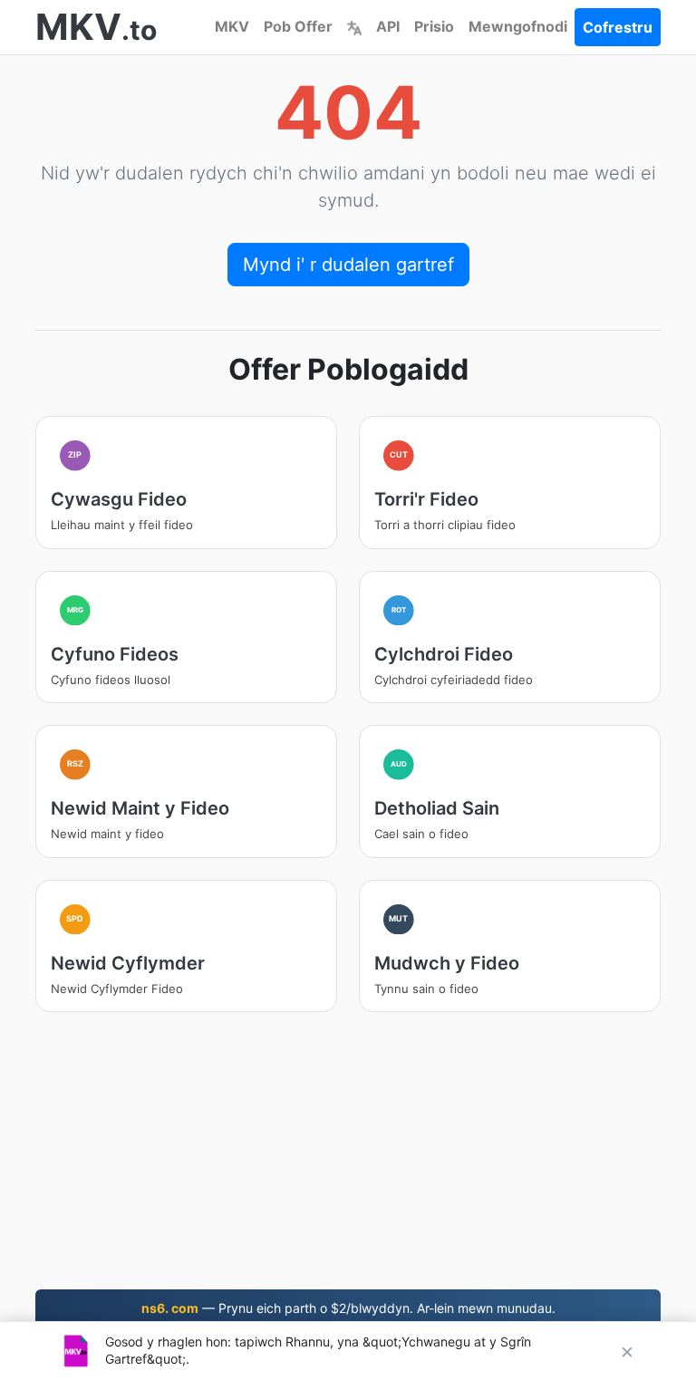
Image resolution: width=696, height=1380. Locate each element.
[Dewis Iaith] (354, 26)
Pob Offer (298, 26)
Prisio (434, 26)
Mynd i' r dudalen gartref (348, 264)
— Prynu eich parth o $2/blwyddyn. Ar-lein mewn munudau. (348, 1308)
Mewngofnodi (518, 26)
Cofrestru (617, 27)
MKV (232, 26)
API (388, 26)
